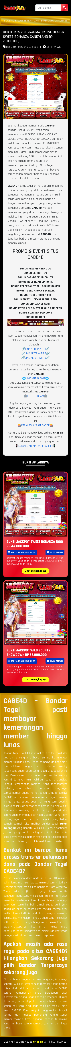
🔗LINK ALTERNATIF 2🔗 (35, 353)
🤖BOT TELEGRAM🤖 (35, 396)
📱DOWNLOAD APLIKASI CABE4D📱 (35, 446)
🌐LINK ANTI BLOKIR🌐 (35, 378)
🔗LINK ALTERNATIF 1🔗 (36, 349)
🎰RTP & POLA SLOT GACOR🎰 (35, 425)
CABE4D (38, 1042)
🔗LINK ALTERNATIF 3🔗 (35, 358)
